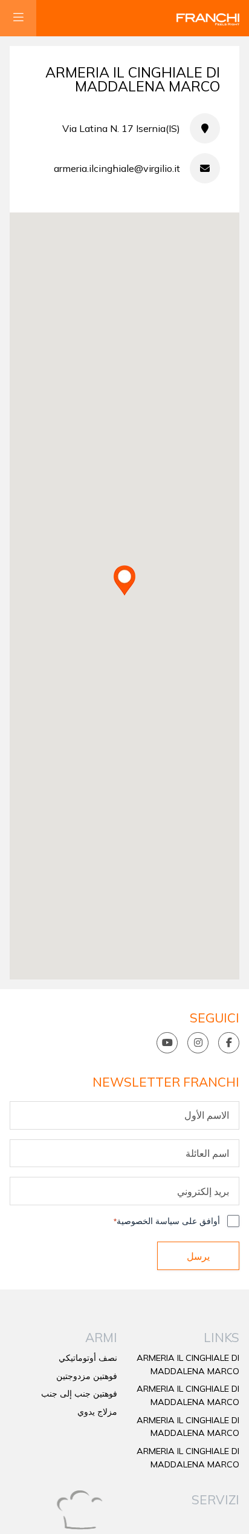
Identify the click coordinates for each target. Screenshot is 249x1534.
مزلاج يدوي (97, 1411)
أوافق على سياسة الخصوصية (167, 1221)
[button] (124, 581)
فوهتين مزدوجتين (86, 1376)
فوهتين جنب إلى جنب (79, 1393)
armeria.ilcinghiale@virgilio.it (117, 168)
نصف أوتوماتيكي (88, 1357)
